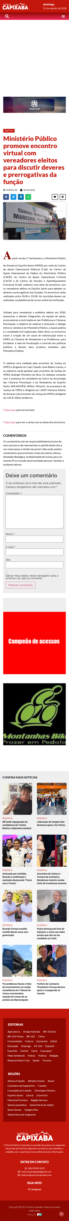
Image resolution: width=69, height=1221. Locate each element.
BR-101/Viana (15, 1036)
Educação (13, 1045)
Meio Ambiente (16, 1055)
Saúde (36, 1060)
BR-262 (30, 1036)
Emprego (26, 1045)
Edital (53, 1041)
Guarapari (46, 1050)
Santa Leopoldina (17, 1104)
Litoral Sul (41, 1095)
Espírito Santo (15, 1095)
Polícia (31, 1055)
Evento (24, 1050)
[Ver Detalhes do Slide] (34, 105)
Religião (54, 1055)
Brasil (51, 1080)
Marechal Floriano (18, 1100)
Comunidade (15, 1041)
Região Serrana (39, 1100)
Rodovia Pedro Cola (19, 1060)
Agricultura (14, 1031)
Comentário (14, 493)
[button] (63, 16)
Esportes (12, 1050)
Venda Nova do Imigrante (22, 1114)
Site (8, 559)
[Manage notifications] (61, 1214)
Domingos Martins (44, 1090)
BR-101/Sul (49, 1031)
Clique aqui (9, 409)
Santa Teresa (14, 1109)
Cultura (29, 1041)
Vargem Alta (31, 1109)
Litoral (29, 1095)
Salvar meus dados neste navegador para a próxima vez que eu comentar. (32, 576)
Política (42, 1055)
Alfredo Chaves (36, 1080)
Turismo (46, 1060)
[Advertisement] (34, 55)
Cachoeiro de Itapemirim (21, 1085)
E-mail (10, 547)
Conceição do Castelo (19, 1090)
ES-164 (38, 1045)
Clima (41, 1036)
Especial (49, 1045)
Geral (34, 1050)
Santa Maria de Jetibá (41, 1104)
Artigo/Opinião (31, 1031)
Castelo (42, 1085)
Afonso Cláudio (16, 1080)
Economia (41, 1041)
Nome (10, 534)
